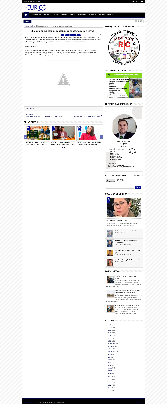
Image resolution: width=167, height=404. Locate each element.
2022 (110, 335)
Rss (142, 1)
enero (110, 373)
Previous (101, 137)
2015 (110, 388)
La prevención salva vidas (116, 220)
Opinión (110, 15)
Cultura (72, 15)
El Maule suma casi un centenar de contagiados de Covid (62, 30)
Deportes (64, 15)
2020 (110, 341)
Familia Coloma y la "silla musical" (127, 260)
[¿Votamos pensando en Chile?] (110, 233)
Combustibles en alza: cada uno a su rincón (128, 251)
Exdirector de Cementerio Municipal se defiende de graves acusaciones (63, 143)
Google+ (139, 1)
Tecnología (82, 15)
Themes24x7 (140, 402)
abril (109, 365)
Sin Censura (92, 15)
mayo (110, 362)
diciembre (111, 343)
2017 (110, 382)
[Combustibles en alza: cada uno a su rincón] (110, 253)
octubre (110, 349)
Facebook (136, 1)
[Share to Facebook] (27, 139)
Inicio (26, 15)
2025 (110, 327)
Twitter (133, 1)
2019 (110, 377)
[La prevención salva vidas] (124, 207)
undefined (128, 232)
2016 (110, 385)
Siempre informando (29, 402)
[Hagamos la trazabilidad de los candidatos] (110, 243)
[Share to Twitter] (30, 139)
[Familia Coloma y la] (110, 262)
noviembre (111, 346)
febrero (110, 371)
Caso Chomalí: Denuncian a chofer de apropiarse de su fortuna (88, 143)
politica (32, 108)
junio (109, 360)
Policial (55, 15)
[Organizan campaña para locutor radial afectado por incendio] (38, 133)
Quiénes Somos (36, 15)
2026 (110, 324)
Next (25, 137)
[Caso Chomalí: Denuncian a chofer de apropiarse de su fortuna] (89, 133)
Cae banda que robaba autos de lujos (127, 305)
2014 (110, 390)
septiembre (111, 351)
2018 (110, 379)
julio (109, 357)
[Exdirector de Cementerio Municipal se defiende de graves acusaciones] (63, 133)
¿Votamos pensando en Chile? (125, 231)
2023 (110, 333)
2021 (110, 338)
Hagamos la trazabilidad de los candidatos (126, 241)
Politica (102, 15)
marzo (110, 368)
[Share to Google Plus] (32, 139)
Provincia (47, 15)
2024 (110, 330)
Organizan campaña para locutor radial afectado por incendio (38, 143)
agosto (110, 354)
